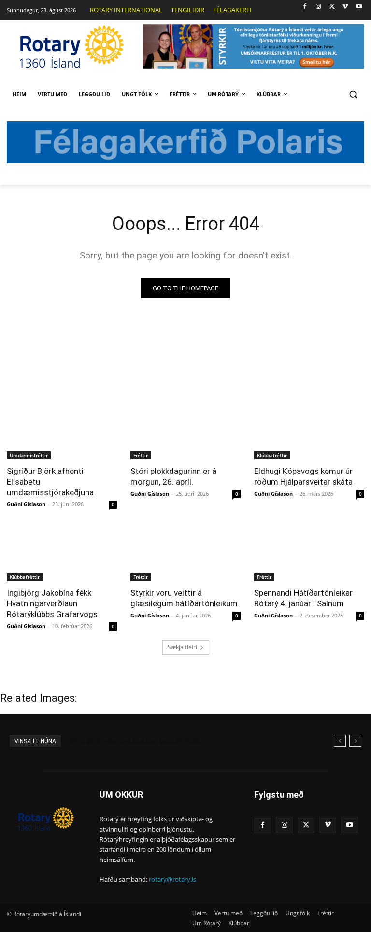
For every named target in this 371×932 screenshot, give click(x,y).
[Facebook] (305, 7)
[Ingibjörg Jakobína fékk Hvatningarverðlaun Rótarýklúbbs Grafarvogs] (62, 553)
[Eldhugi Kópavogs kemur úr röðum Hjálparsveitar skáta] (309, 431)
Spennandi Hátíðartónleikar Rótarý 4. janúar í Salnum (303, 598)
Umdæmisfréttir (29, 455)
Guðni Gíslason (26, 504)
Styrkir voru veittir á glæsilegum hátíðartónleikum (184, 598)
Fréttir (140, 455)
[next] (355, 741)
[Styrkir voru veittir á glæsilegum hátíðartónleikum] (185, 553)
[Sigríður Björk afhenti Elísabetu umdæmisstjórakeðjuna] (62, 431)
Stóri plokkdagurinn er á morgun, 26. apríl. (173, 476)
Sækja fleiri (182, 647)
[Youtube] (358, 7)
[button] (353, 94)
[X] (332, 7)
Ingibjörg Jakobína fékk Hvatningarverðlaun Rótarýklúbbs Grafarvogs (52, 603)
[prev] (340, 741)
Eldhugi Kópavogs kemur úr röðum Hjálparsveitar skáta (303, 476)
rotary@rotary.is (172, 879)
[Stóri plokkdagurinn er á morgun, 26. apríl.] (185, 431)
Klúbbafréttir (272, 455)
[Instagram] (318, 7)
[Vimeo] (345, 7)
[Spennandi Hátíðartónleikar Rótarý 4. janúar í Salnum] (309, 553)
